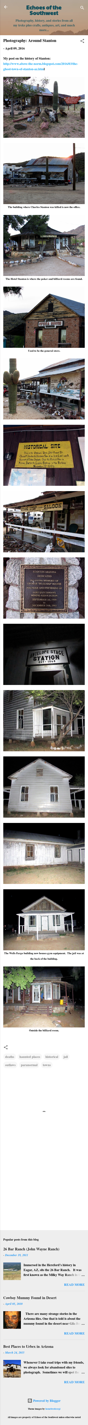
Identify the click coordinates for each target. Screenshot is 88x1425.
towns (47, 1064)
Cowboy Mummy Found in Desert (29, 1297)
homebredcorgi (52, 1408)
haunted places (29, 1056)
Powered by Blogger (46, 1400)
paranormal (29, 1064)
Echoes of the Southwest (44, 10)
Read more (74, 1284)
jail (65, 1056)
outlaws (10, 1064)
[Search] (82, 8)
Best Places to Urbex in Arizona (28, 1346)
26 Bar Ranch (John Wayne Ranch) (31, 1249)
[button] (82, 41)
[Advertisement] (44, 1195)
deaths (9, 1056)
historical (51, 1056)
